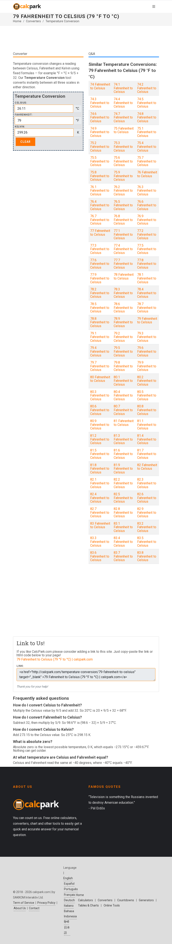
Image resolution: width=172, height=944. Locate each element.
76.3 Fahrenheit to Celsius (146, 190)
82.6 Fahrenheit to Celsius (146, 497)
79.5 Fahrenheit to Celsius (123, 351)
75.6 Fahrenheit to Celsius (123, 161)
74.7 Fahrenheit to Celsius (123, 117)
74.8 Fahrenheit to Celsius (146, 117)
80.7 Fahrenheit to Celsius (123, 410)
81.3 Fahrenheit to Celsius (123, 439)
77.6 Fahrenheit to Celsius (99, 263)
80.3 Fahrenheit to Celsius (99, 395)
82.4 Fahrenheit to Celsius (99, 497)
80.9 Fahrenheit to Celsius (99, 424)
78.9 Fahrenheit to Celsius (123, 322)
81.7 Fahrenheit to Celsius (146, 454)
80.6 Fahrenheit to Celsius (99, 410)
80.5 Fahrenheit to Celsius (146, 395)
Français (69, 894)
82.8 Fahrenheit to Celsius (123, 512)
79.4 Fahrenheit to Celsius (99, 351)
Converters (33, 21)
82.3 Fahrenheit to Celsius (146, 483)
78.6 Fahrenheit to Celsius (123, 307)
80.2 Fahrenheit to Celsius (146, 380)
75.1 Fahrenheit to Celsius (146, 132)
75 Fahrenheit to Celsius (124, 130)
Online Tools (112, 905)
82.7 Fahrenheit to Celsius (99, 512)
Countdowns (125, 900)
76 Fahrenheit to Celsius (147, 174)
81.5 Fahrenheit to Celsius (99, 454)
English (68, 878)
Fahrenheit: (24, 114)
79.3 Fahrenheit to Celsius (146, 337)
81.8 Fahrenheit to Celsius (99, 468)
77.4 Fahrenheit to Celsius (123, 249)
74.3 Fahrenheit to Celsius (99, 102)
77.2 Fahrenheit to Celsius (146, 234)
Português (71, 889)
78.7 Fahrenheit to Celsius (146, 307)
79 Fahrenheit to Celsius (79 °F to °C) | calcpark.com (55, 659)
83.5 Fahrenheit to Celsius (146, 541)
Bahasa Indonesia (70, 913)
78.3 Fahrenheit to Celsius (123, 293)
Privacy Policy (46, 902)
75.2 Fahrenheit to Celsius (99, 146)
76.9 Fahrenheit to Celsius (146, 219)
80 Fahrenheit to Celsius (100, 379)
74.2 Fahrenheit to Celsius (146, 88)
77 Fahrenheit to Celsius (100, 233)
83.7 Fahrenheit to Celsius (123, 556)
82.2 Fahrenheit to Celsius (123, 483)
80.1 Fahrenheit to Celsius (123, 380)
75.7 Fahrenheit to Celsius (146, 161)
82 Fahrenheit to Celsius (147, 467)
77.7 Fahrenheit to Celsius (123, 263)
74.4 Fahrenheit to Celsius (123, 102)
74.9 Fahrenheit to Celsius (99, 132)
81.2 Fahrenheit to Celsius (99, 439)
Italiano (69, 905)
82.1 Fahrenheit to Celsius (99, 483)
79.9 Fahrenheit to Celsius (146, 366)
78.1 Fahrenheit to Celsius (146, 278)
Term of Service (23, 902)
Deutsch (69, 900)
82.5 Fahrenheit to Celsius (123, 497)
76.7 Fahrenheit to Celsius (99, 219)
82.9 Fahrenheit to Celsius (146, 512)
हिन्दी (66, 921)
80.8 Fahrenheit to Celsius (146, 410)
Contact (34, 908)
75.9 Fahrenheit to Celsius (123, 176)
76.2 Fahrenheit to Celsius (123, 190)
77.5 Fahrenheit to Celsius (146, 249)
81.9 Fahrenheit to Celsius (123, 468)
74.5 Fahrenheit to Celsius (146, 102)
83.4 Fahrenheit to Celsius (123, 541)
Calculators (85, 900)
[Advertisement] (86, 38)
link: (20, 666)
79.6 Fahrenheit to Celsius (146, 351)
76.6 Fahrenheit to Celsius (146, 205)
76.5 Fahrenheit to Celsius (123, 205)
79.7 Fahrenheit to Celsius (99, 366)
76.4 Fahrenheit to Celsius (99, 205)
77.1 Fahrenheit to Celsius (123, 234)
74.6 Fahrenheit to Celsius (99, 117)
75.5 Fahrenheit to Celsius (99, 161)
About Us (20, 908)
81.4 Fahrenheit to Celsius (146, 439)
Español (69, 883)
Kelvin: (20, 126)
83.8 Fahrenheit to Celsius (146, 556)
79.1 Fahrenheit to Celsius (99, 337)
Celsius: (21, 102)
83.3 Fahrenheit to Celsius (99, 541)
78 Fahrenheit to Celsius (124, 276)
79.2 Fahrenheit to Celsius (123, 337)
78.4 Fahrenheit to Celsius (146, 293)
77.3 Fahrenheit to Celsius (99, 249)
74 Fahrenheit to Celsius (100, 86)
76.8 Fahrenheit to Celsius (123, 219)
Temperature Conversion (62, 21)
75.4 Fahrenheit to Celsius (146, 146)
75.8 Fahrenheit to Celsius (99, 176)
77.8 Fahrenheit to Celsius (146, 263)
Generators (146, 900)
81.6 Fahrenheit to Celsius (123, 454)
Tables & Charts (88, 905)
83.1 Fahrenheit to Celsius (123, 527)
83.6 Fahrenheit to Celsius (99, 556)
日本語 (67, 930)
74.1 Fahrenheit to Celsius (123, 88)
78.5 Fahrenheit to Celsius (99, 307)
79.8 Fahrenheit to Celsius (123, 366)
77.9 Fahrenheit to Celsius (99, 278)
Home (17, 21)
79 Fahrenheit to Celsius (147, 320)
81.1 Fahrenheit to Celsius (146, 424)
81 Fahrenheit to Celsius (124, 423)
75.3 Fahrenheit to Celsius (123, 146)
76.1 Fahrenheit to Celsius (99, 190)
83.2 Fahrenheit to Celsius (146, 527)
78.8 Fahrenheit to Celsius (99, 322)
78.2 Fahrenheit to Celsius (99, 293)
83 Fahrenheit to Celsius (100, 525)
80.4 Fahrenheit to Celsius (123, 395)
